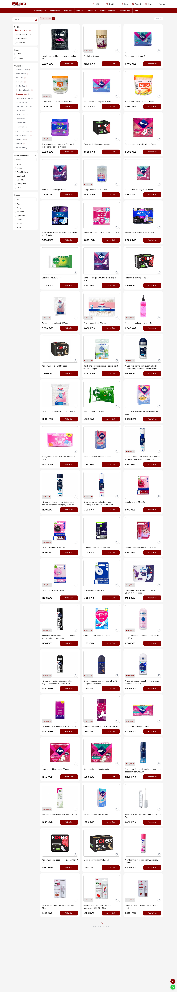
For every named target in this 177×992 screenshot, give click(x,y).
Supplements (55, 11)
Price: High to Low (24, 34)
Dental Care (91, 11)
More (136, 11)
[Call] (172, 981)
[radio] (16, 30)
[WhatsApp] (172, 987)
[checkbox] (15, 54)
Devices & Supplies (107, 11)
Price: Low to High (24, 30)
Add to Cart (69, 64)
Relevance (21, 43)
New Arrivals (22, 38)
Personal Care (124, 11)
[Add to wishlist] (75, 50)
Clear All (158, 19)
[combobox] (98, 4)
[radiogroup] (25, 36)
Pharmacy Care (40, 11)
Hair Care (79, 11)
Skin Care (68, 11)
